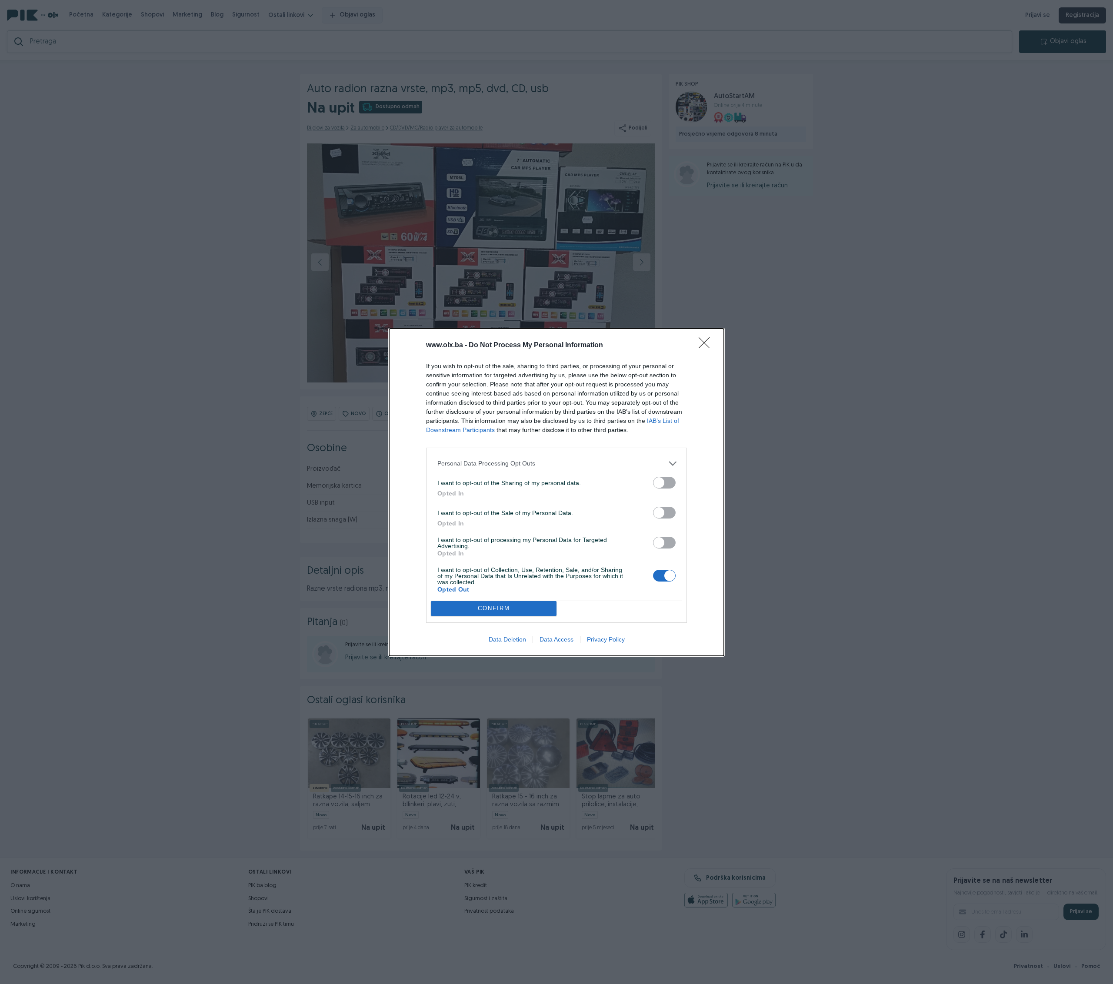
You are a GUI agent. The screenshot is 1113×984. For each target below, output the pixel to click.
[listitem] (556, 463)
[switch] (664, 483)
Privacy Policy (606, 639)
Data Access (556, 639)
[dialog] (556, 492)
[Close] (707, 345)
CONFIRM (494, 608)
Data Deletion (507, 639)
